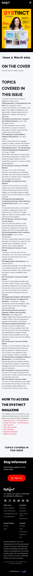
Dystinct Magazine (9, 508)
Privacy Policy (23, 532)
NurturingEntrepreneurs (11, 514)
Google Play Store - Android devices (16, 423)
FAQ (20, 537)
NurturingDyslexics (9, 516)
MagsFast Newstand (10, 432)
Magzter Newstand (9, 434)
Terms (21, 529)
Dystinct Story (23, 518)
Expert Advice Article (23, 515)
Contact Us (22, 534)
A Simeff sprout (14, 571)
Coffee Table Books (9, 511)
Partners (6, 526)
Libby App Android (9, 427)
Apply (5, 529)
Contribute (22, 508)
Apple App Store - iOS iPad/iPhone (15, 420)
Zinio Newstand (8, 429)
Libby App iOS (8, 425)
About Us (22, 526)
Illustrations (22, 511)
